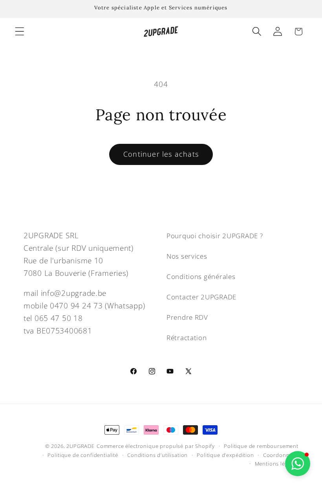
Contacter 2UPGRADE (201, 296)
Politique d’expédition (225, 455)
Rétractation (186, 337)
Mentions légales (276, 463)
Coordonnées (280, 455)
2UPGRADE (80, 446)
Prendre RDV (187, 317)
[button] (19, 31)
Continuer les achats (161, 154)
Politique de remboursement (261, 446)
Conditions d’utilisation (157, 455)
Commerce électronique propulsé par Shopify (156, 446)
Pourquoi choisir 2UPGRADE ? (214, 235)
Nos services (186, 256)
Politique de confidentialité (83, 455)
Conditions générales (200, 276)
